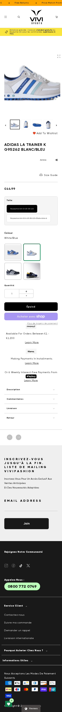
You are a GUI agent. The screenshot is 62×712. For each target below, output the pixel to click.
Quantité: (9, 285)
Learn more (32, 363)
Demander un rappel (17, 630)
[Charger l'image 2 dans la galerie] (26, 124)
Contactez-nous (14, 614)
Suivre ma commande (18, 622)
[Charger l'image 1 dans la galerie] (15, 124)
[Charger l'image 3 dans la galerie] (37, 124)
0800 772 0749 (22, 586)
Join (26, 523)
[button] (19, 17)
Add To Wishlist (47, 133)
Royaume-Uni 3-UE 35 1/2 (23, 210)
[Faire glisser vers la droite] (56, 125)
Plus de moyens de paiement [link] (42, 323)
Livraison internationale (19, 638)
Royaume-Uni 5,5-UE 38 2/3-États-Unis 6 (28, 219)
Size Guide (51, 175)
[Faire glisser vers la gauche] (5, 125)
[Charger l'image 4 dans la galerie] (48, 124)
